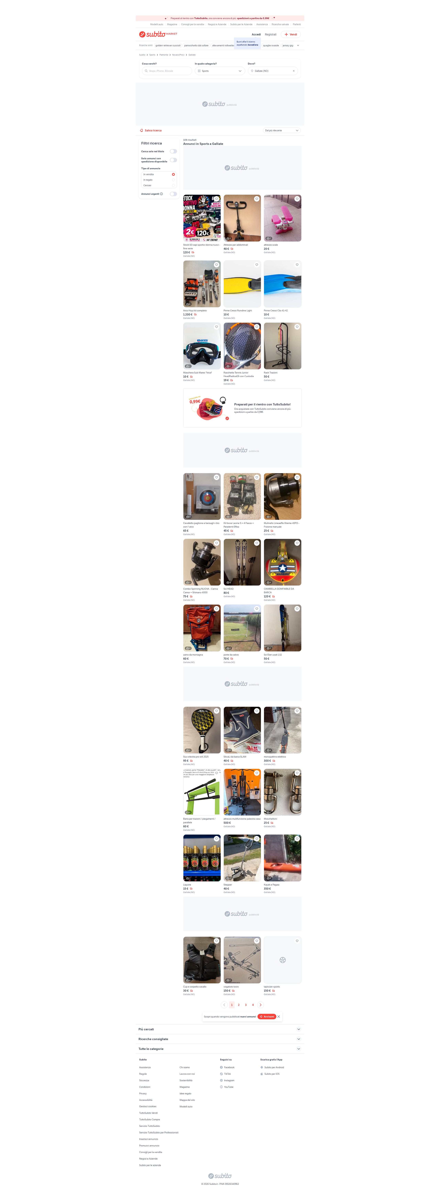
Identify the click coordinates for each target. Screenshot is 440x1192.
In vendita (149, 174)
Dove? (251, 63)
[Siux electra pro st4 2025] (202, 736)
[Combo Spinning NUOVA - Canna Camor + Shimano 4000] (202, 570)
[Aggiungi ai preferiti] (216, 199)
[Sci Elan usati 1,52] (282, 634)
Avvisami (269, 1016)
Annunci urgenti (150, 193)
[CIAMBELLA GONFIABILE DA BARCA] (282, 570)
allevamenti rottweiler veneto (227, 45)
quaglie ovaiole (271, 45)
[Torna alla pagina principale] (159, 34)
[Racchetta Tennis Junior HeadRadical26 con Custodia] (242, 354)
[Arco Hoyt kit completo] (202, 290)
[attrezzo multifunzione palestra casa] (242, 800)
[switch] (173, 151)
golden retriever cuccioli (168, 45)
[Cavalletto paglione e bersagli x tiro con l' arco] (202, 504)
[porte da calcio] (242, 634)
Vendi (293, 34)
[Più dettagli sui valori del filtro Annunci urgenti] (161, 193)
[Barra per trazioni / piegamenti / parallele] (202, 800)
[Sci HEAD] (242, 570)
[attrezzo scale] (282, 226)
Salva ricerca (153, 130)
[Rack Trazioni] (282, 354)
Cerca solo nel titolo (152, 151)
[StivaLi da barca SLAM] (242, 736)
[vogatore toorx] (242, 966)
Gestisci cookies (147, 1106)
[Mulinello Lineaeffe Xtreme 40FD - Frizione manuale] (282, 504)
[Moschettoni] (282, 800)
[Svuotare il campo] (293, 71)
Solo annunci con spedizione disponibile (154, 160)
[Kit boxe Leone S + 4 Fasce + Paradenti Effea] (242, 504)
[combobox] (169, 71)
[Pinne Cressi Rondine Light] (242, 290)
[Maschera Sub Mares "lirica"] (202, 354)
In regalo (148, 179)
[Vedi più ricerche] (298, 45)
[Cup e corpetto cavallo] (202, 966)
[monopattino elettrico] (282, 736)
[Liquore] (202, 864)
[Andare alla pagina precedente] (224, 1004)
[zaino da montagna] (202, 634)
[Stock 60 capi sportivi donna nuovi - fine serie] (202, 226)
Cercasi (147, 185)
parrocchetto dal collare (196, 45)
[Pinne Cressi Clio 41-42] (282, 290)
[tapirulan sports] (282, 966)
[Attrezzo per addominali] (242, 226)
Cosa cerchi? (149, 63)
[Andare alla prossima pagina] (260, 1004)
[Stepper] (242, 864)
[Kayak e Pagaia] (282, 864)
